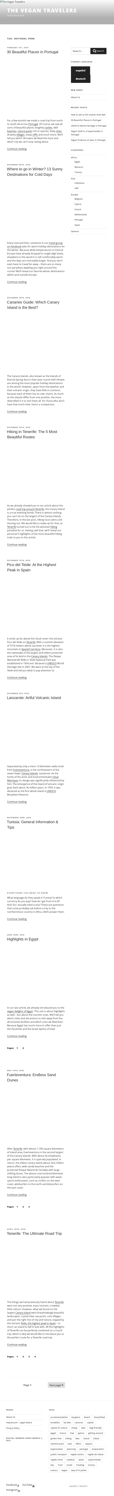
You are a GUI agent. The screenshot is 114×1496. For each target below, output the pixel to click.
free (72, 1433)
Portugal (33, 124)
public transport (58, 1454)
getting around (95, 1433)
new (70, 1443)
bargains (76, 1417)
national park (57, 1443)
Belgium (79, 198)
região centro (77, 1454)
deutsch (81, 78)
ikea (77, 1438)
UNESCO (52, 663)
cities (59, 131)
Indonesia (79, 183)
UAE (77, 188)
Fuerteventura (21, 769)
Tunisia (78, 172)
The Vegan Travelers (42, 10)
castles (48, 127)
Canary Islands (39, 656)
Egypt (77, 161)
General (75, 231)
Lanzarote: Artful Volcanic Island (34, 697)
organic (89, 1443)
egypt (53, 1433)
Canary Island (23, 1312)
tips (52, 1465)
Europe (74, 194)
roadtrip (70, 1459)
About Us (75, 97)
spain (81, 1459)
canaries (79, 1422)
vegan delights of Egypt (20, 1011)
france (63, 1433)
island (86, 1438)
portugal (84, 1449)
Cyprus (78, 204)
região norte (56, 1459)
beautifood (99, 1417)
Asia (73, 178)
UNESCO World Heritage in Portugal (88, 125)
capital (90, 1422)
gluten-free (56, 1438)
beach (87, 1417)
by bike (67, 1422)
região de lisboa (95, 1454)
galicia (81, 1433)
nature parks (25, 131)
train (60, 1465)
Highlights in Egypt (22, 939)
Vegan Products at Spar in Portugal (88, 140)
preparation (98, 1449)
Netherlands (81, 214)
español (80, 70)
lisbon (96, 1438)
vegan (64, 1470)
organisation (56, 1449)
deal (83, 1427)
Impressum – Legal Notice (19, 1422)
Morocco (79, 167)
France (78, 209)
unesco (54, 1470)
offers (78, 1443)
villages (20, 134)
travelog (80, 1465)
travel (69, 1465)
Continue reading (17, 148)
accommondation (59, 1417)
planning (71, 1449)
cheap (74, 1427)
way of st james (79, 1470)
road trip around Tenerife (30, 509)
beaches (11, 131)
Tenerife (11, 526)
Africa (74, 157)
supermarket (94, 1459)
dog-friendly (95, 1427)
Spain (77, 225)
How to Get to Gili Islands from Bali (88, 114)
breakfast (55, 1422)
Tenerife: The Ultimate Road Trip (34, 1233)
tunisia (91, 1465)
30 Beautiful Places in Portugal (32, 52)
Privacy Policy (12, 1428)
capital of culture (58, 1427)
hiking (53, 526)
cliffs (35, 134)
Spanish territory (30, 649)
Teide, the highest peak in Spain (38, 1323)
